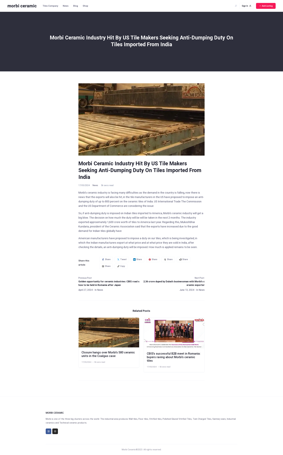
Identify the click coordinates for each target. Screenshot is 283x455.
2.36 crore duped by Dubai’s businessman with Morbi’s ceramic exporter (174, 283)
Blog (75, 6)
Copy (122, 266)
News (65, 6)
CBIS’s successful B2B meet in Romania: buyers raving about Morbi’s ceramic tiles (173, 357)
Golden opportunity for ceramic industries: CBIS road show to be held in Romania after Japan (108, 283)
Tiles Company (50, 6)
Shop (85, 6)
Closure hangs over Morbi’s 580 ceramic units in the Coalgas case (108, 354)
